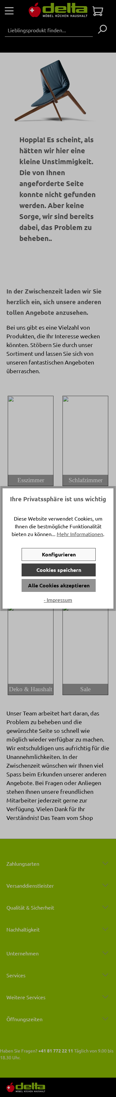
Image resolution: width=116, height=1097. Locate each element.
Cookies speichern (58, 569)
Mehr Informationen (80, 534)
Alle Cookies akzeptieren (59, 585)
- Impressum (58, 599)
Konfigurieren (59, 554)
